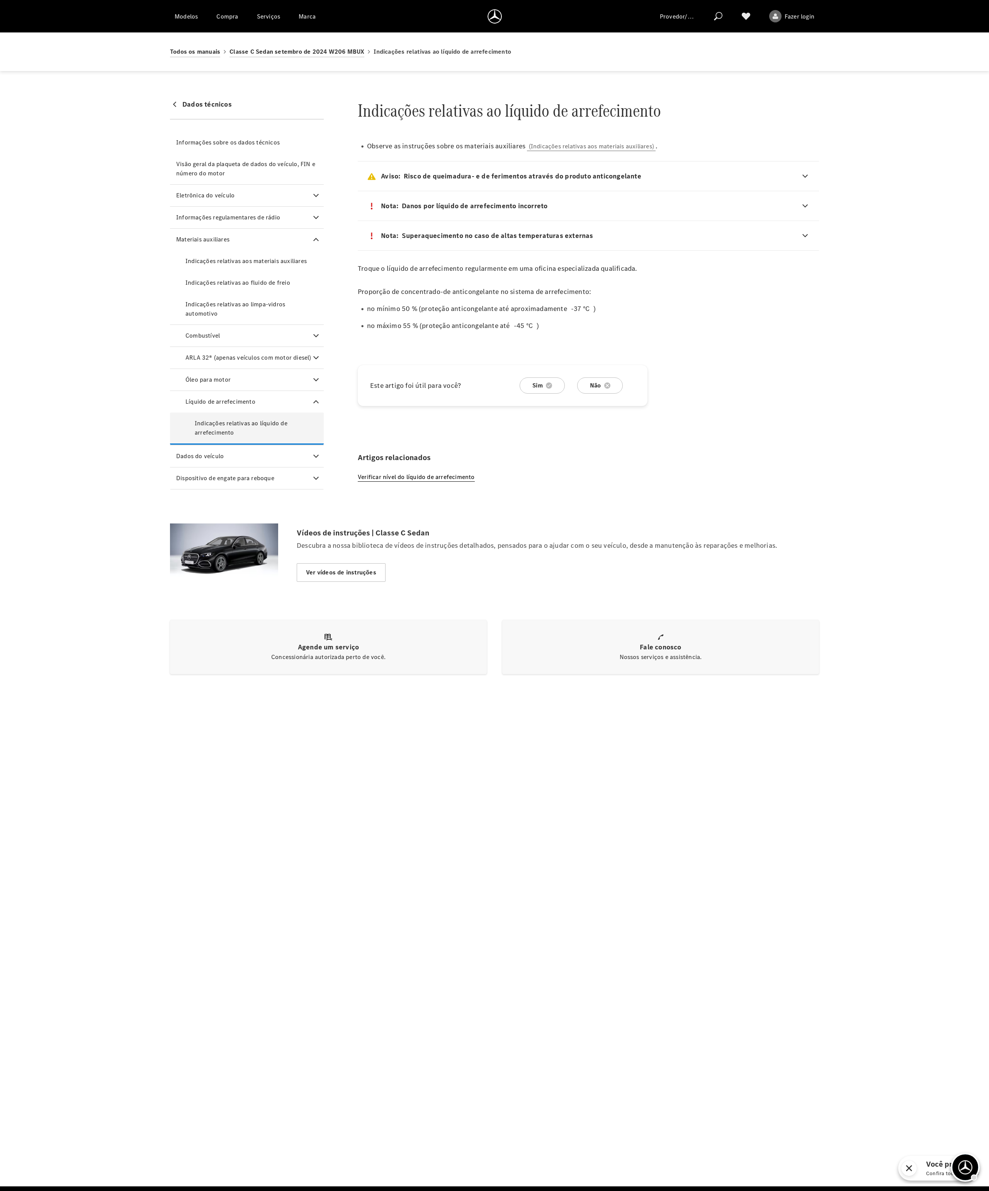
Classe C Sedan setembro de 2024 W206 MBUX (296, 52)
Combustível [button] (202, 335)
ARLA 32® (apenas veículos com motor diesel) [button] (248, 357)
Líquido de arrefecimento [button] (220, 402)
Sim (537, 385)
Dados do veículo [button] (200, 456)
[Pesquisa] (718, 16)
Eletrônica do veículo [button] (205, 195)
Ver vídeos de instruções (341, 572)
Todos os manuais (195, 52)
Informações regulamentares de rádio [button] (228, 217)
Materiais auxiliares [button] (202, 239)
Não (595, 385)
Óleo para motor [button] (208, 379)
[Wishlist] (746, 16)
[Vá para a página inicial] (494, 16)
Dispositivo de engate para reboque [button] (225, 478)
